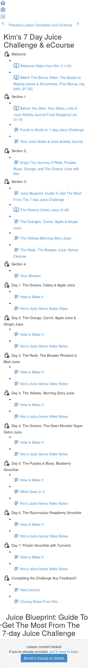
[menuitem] (3, 11)
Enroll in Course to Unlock (44, 658)
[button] (3, 4)
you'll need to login (63, 651)
